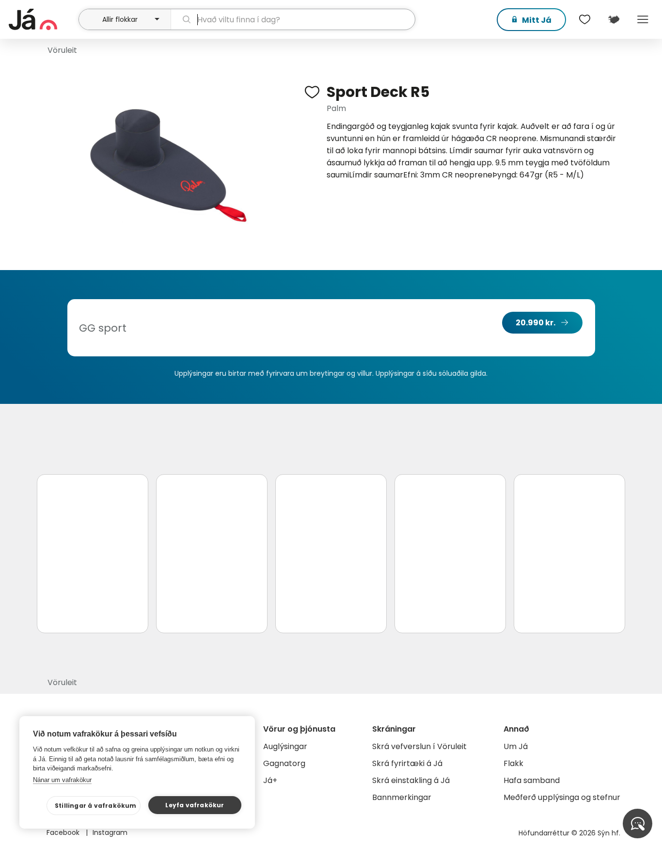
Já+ (270, 780)
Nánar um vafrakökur (62, 780)
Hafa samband (532, 780)
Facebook (64, 832)
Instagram (110, 832)
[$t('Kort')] (613, 19)
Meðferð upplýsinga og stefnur (562, 797)
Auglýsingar (285, 746)
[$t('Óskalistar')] (584, 19)
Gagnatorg (284, 763)
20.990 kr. (535, 322)
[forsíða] (42, 19)
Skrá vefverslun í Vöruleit (419, 746)
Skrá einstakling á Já (411, 780)
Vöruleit (62, 50)
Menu (642, 19)
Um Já (516, 746)
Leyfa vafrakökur (194, 805)
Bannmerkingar (401, 797)
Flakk (513, 763)
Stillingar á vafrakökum (96, 805)
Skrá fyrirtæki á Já (407, 763)
